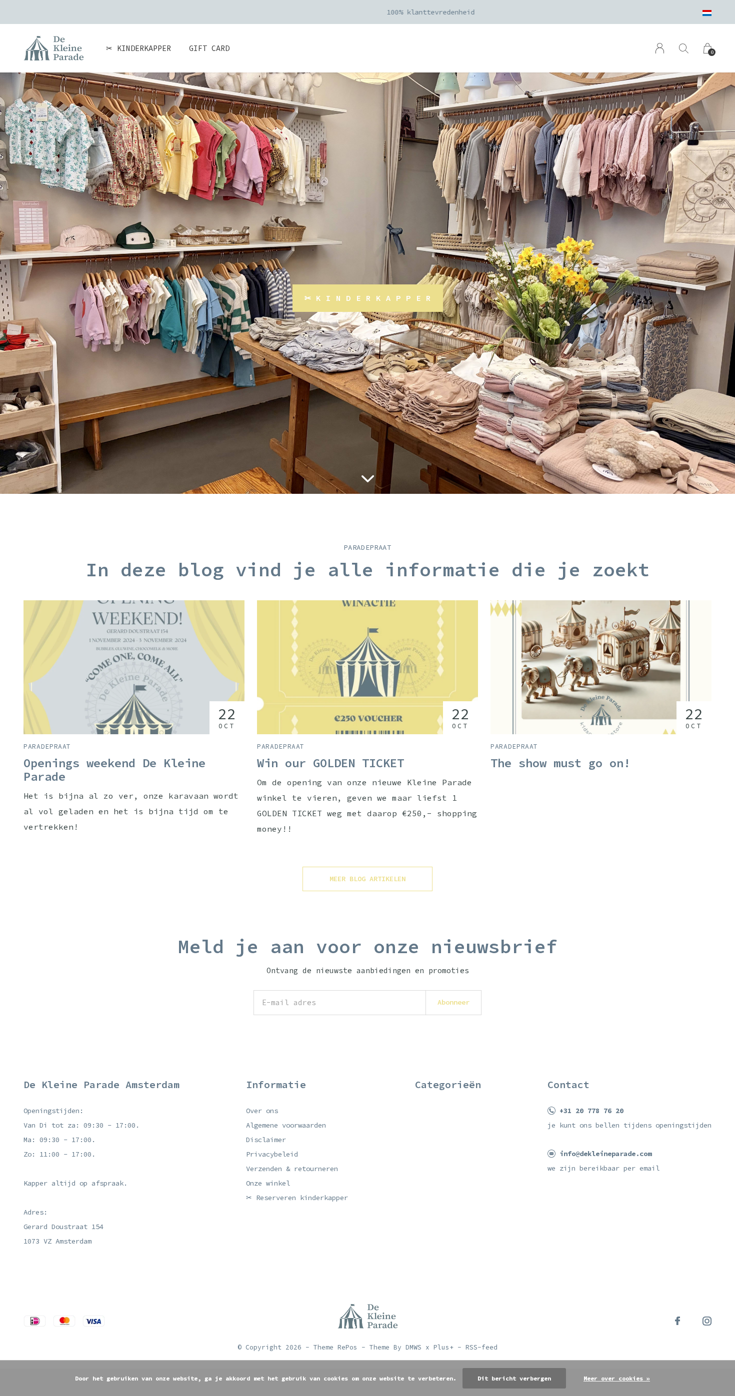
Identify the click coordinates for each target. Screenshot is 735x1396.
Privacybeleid (272, 1154)
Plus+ (444, 1347)
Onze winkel (268, 1183)
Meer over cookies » (617, 1378)
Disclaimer (266, 1139)
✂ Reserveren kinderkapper (297, 1197)
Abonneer (454, 1002)
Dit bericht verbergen (514, 1378)
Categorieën (448, 1084)
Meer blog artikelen (368, 878)
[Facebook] (677, 1321)
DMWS (414, 1347)
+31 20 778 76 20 (592, 1110)
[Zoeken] (683, 48)
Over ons (262, 1110)
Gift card (209, 48)
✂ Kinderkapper (138, 48)
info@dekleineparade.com (606, 1153)
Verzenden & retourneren (292, 1168)
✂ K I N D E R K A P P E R (367, 298)
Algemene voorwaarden (286, 1125)
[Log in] (660, 48)
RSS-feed (482, 1347)
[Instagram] (707, 1321)
